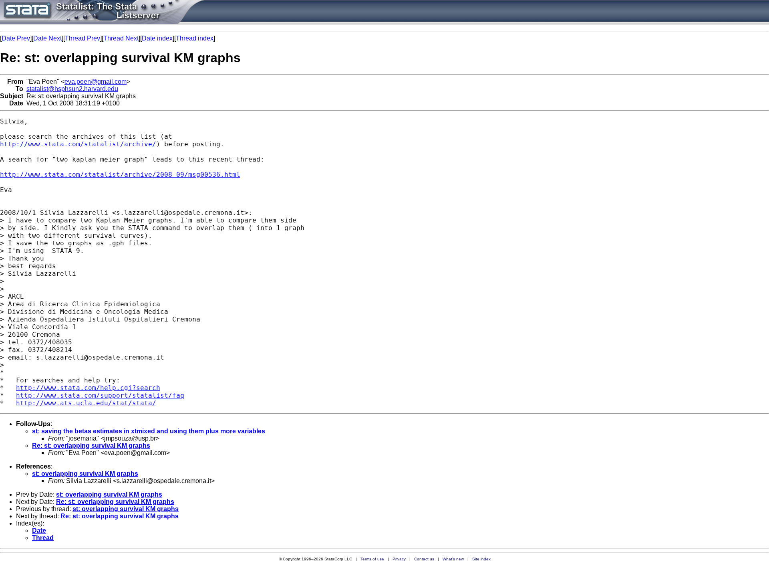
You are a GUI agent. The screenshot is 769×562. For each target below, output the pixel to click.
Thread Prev (82, 38)
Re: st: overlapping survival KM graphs (91, 445)
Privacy (399, 559)
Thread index (194, 38)
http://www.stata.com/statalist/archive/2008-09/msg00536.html (120, 174)
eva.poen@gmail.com (95, 81)
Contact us (424, 559)
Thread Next (121, 38)
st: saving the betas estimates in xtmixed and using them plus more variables (148, 431)
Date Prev (16, 38)
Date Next (47, 38)
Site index (481, 559)
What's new (453, 559)
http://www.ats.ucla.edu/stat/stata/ (86, 403)
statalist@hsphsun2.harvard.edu (72, 88)
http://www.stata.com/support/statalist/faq (100, 395)
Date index (157, 38)
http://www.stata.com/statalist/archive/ (78, 144)
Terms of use (372, 559)
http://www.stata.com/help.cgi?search (88, 388)
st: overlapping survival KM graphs (85, 473)
